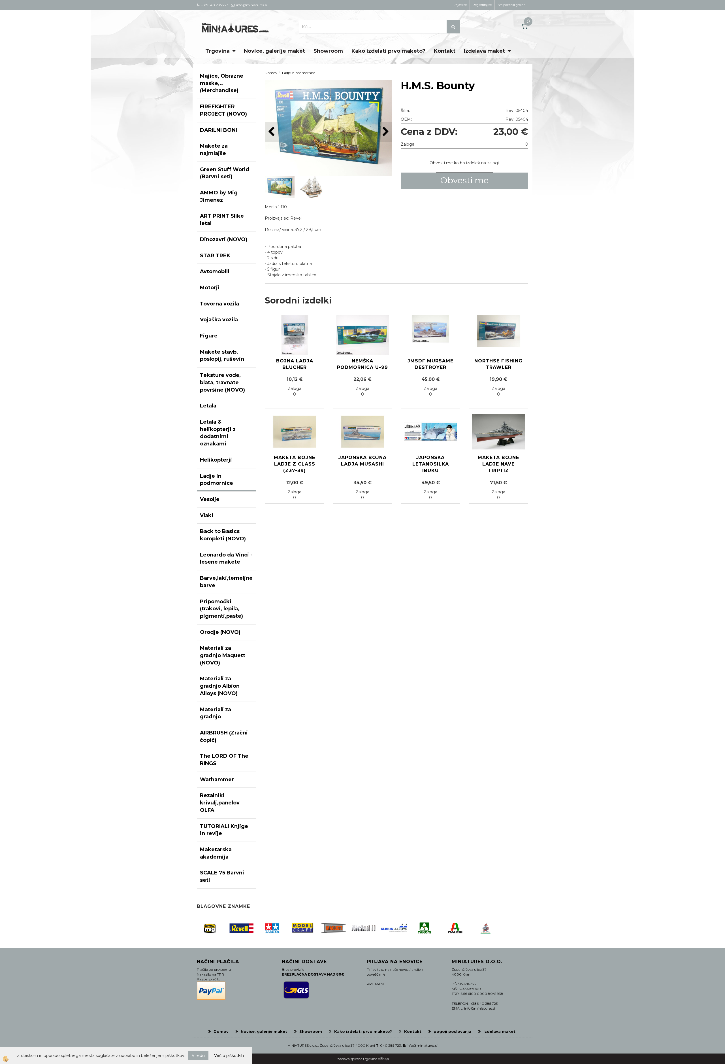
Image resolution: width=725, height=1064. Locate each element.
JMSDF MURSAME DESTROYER (430, 364)
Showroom (328, 51)
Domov (271, 73)
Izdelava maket (484, 51)
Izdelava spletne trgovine (356, 1059)
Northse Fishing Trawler (498, 364)
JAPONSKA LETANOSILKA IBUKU (430, 464)
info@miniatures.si (422, 1045)
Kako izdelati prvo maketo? (388, 51)
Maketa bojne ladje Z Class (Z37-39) (294, 464)
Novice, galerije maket (274, 51)
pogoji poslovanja (452, 1031)
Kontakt (444, 51)
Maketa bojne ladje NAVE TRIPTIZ (498, 464)
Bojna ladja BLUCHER (294, 364)
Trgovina (217, 51)
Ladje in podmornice (298, 73)
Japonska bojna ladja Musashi (362, 461)
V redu (198, 1055)
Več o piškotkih (229, 1055)
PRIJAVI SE (376, 984)
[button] (385, 132)
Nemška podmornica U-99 (362, 364)
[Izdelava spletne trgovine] (383, 1059)
